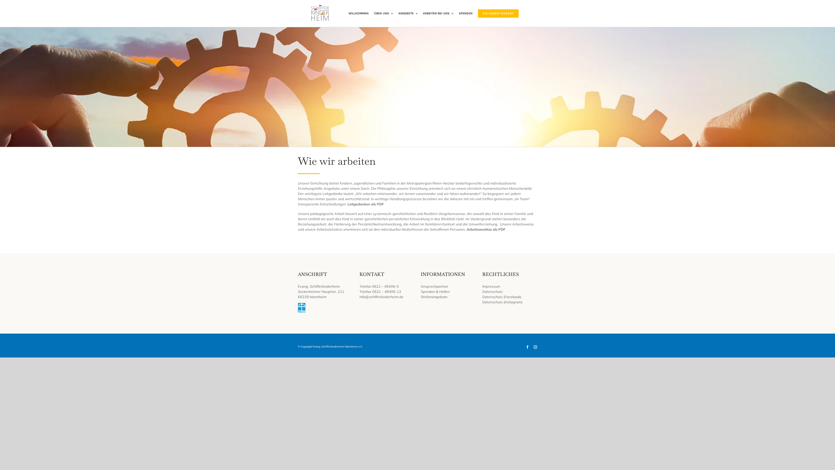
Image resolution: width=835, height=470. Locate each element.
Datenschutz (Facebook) (501, 297)
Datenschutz (492, 291)
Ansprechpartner (434, 286)
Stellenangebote (434, 297)
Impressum (491, 286)
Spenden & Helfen (435, 291)
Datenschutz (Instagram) (502, 302)
